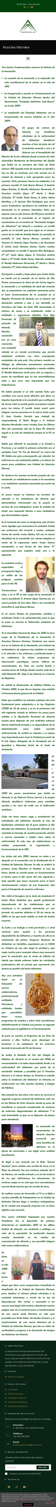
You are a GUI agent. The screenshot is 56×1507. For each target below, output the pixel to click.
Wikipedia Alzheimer (18, 1406)
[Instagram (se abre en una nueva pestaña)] (28, 7)
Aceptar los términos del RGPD (25, 1473)
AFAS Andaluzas (15, 1394)
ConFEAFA (13, 1389)
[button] (28, 58)
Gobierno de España (17, 1402)
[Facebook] (8, 1487)
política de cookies (26, 1500)
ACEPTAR (28, 1505)
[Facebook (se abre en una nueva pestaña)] (25, 7)
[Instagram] (16, 1487)
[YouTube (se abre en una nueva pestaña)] (31, 7)
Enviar (43, 1467)
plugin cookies (50, 1503)
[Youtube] (24, 1487)
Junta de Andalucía (17, 1398)
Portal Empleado (16, 1377)
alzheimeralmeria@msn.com (27, 1445)
